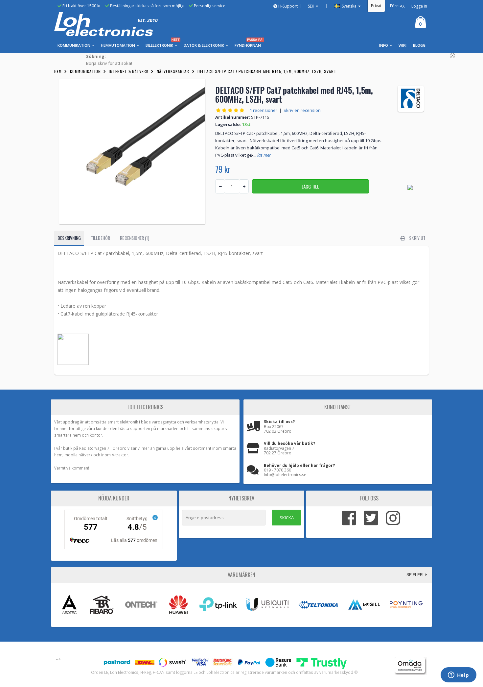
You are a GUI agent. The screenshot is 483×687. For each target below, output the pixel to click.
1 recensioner (263, 110)
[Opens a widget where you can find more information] (458, 675)
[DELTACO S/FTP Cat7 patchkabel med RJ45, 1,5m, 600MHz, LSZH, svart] (132, 151)
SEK (311, 6)
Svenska (348, 6)
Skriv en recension (302, 110)
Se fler (415, 574)
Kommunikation (85, 71)
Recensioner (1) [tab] (134, 237)
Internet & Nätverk (128, 71)
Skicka (287, 518)
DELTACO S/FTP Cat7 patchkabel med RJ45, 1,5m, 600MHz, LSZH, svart (266, 71)
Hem (58, 71)
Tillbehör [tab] (100, 237)
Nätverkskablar (173, 71)
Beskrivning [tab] (69, 237)
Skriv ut (417, 237)
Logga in (419, 6)
